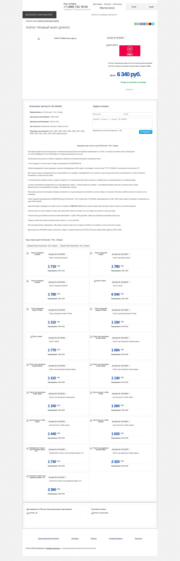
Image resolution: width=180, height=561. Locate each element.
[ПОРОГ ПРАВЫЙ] (64, 39)
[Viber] (141, 24)
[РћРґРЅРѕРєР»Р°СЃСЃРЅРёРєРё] (147, 24)
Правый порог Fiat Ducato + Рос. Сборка (42, 246)
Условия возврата (115, 538)
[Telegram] (138, 24)
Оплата (107, 4)
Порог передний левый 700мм (60, 314)
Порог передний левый (121, 258)
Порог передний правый (58, 258)
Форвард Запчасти (53, 548)
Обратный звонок (107, 8)
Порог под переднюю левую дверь (125, 369)
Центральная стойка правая (123, 425)
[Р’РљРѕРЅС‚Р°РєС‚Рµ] (144, 24)
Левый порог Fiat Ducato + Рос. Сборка (74, 246)
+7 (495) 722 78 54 (76, 6)
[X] (150, 24)
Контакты (117, 4)
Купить (129, 90)
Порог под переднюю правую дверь (126, 341)
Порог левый (117, 286)
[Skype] (153, 24)
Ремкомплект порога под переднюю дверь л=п (66, 453)
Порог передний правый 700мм (124, 314)
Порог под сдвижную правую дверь (126, 453)
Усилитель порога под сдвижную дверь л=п (65, 481)
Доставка (97, 4)
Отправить (145, 132)
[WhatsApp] (135, 24)
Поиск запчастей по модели (48, 538)
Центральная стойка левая (123, 397)
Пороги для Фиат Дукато (48, 21)
